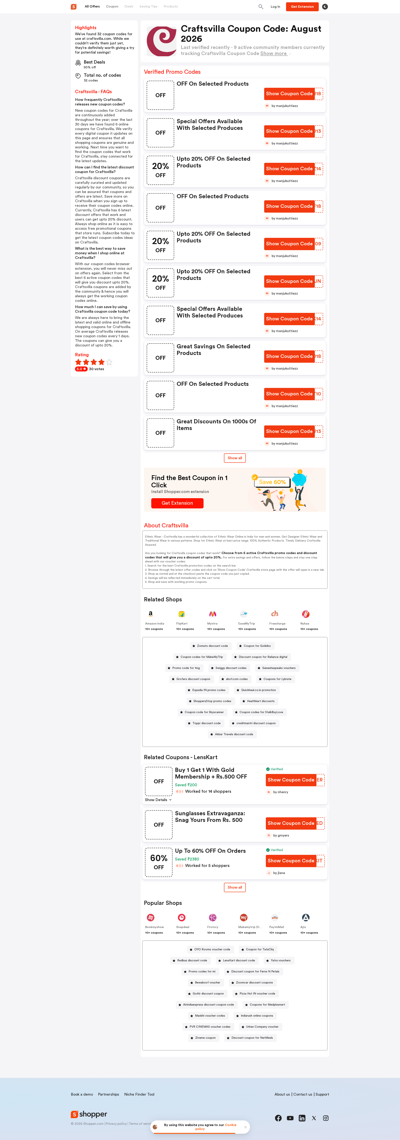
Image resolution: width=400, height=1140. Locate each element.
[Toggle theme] (325, 7)
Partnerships (108, 1094)
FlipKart (182, 623)
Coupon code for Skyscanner (204, 712)
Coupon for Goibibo (257, 646)
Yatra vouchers (281, 960)
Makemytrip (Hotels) (252, 927)
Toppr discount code (206, 723)
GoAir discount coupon (208, 993)
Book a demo (82, 1094)
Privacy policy (116, 1123)
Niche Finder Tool (139, 1094)
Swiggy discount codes (231, 668)
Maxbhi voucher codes (210, 1015)
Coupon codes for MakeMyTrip (202, 657)
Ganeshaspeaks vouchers (279, 668)
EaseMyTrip (246, 623)
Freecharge (277, 623)
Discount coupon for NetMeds (252, 1037)
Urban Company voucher (262, 1026)
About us (282, 1094)
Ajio (303, 927)
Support (322, 1094)
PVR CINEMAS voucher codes (210, 1026)
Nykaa (304, 623)
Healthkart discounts (261, 701)
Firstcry (212, 927)
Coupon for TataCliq (260, 949)
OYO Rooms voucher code (212, 949)
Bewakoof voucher (207, 982)
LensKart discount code (239, 960)
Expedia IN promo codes (208, 690)
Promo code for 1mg (186, 668)
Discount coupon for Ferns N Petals (255, 971)
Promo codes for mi (202, 971)
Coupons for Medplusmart (267, 1004)
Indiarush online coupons (257, 1015)
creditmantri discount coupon (256, 723)
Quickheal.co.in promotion (258, 690)
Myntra (212, 623)
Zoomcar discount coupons (254, 982)
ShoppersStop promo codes (212, 701)
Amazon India (154, 623)
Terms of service (141, 1123)
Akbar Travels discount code (234, 734)
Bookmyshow (154, 927)
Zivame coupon (205, 1037)
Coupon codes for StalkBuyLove (261, 712)
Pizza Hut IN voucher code (257, 993)
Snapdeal (182, 927)
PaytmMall (276, 927)
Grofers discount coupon (193, 679)
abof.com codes (237, 679)
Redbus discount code (192, 960)
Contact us (302, 1094)
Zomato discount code (212, 646)
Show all (235, 458)
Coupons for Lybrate (277, 679)
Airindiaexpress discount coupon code (208, 1004)
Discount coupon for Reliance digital (263, 657)
